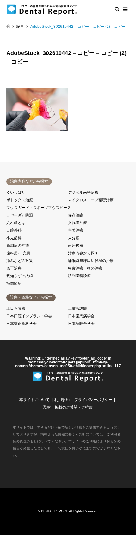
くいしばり (15, 192)
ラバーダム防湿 (19, 215)
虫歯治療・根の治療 (85, 268)
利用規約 (62, 400)
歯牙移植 (75, 245)
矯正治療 (14, 268)
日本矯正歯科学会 (21, 323)
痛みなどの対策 (19, 260)
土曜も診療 (77, 308)
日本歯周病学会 (81, 316)
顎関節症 (14, 283)
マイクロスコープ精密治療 (91, 200)
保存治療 (75, 215)
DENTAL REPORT (54, 511)
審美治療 (75, 230)
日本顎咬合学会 (81, 323)
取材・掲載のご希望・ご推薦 (68, 407)
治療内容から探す (83, 253)
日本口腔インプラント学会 (29, 316)
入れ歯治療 (77, 223)
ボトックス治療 (19, 200)
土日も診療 (15, 308)
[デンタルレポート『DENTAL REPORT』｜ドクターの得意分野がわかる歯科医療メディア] (41, 9)
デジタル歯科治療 (83, 192)
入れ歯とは (15, 223)
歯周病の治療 (17, 245)
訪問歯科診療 (79, 276)
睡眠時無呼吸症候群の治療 (91, 260)
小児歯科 (14, 238)
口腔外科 (14, 230)
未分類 (73, 238)
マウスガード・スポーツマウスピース (38, 207)
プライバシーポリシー (93, 400)
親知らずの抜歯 (19, 276)
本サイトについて (34, 400)
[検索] (116, 9)
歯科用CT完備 (18, 253)
